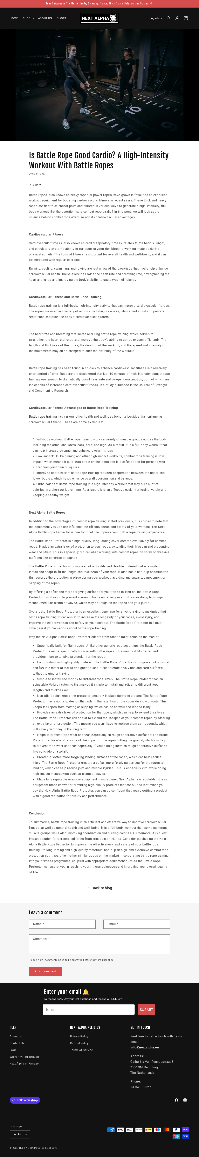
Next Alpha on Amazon (25, 1063)
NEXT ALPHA (26, 1148)
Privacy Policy (79, 1036)
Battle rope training (43, 416)
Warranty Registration (24, 1056)
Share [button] (37, 185)
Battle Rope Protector (51, 566)
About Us (16, 1036)
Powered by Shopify (45, 1148)
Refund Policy (79, 1043)
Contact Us (17, 1043)
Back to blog (102, 888)
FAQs (13, 1050)
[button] (28, 18)
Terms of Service (81, 1050)
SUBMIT (146, 1009)
